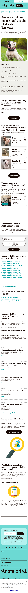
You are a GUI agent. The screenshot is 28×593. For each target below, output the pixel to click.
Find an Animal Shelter (14, 432)
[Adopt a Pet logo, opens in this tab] (14, 573)
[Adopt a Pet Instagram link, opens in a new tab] (18, 547)
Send (20, 533)
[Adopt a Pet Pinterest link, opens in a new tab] (12, 547)
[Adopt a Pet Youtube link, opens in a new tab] (15, 547)
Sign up (19, 5)
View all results (14, 175)
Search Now (14, 118)
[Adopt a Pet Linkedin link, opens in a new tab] (21, 547)
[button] (25, 138)
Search (14, 249)
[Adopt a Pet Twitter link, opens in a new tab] (9, 547)
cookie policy (8, 586)
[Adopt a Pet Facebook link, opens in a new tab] (6, 547)
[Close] (26, 581)
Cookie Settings (14, 590)
